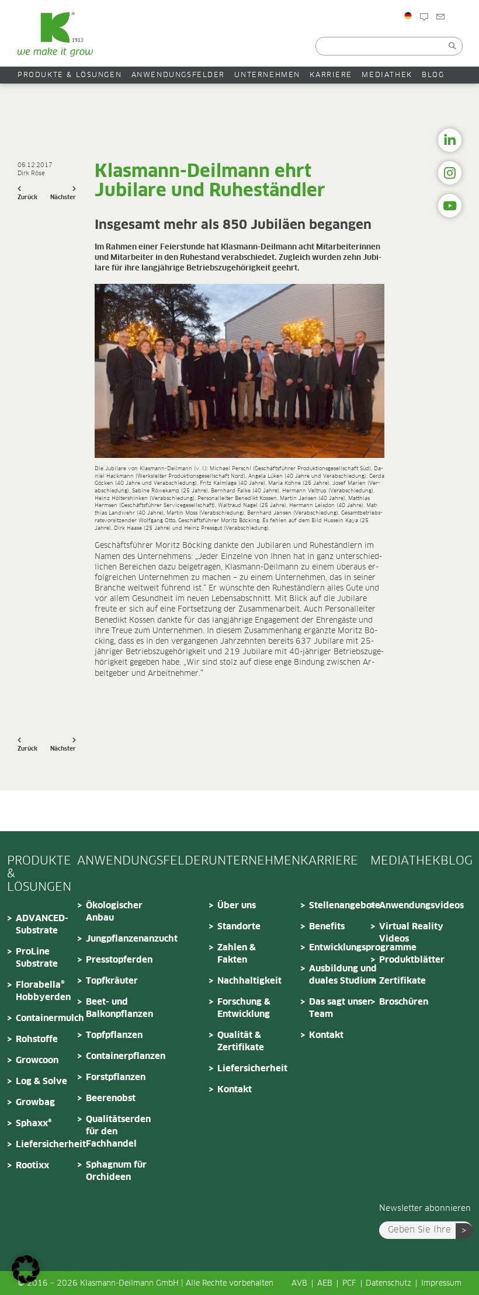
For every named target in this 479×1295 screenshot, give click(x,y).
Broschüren (403, 1002)
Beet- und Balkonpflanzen (119, 1008)
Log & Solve (41, 1081)
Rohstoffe (37, 1039)
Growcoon (37, 1060)
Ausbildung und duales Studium (343, 974)
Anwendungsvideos (414, 905)
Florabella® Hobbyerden (43, 991)
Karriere (331, 75)
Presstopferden (119, 960)
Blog (437, 36)
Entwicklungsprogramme (344, 947)
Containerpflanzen (121, 1056)
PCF (349, 1283)
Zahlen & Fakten (236, 953)
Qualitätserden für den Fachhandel (118, 1131)
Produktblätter (412, 960)
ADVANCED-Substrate (42, 924)
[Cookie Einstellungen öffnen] (26, 1281)
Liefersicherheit (51, 1144)
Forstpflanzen (115, 1077)
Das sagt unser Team (340, 1008)
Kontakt (459, 36)
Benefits (327, 926)
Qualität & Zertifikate (240, 1041)
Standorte (239, 926)
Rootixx (32, 1165)
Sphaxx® (34, 1123)
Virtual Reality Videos (411, 932)
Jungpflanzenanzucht (121, 939)
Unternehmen (267, 75)
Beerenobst (111, 1098)
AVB (299, 1283)
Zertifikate (402, 981)
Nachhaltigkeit (249, 981)
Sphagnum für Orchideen (116, 1171)
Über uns (236, 905)
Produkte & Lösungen (70, 75)
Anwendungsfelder (178, 75)
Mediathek (387, 75)
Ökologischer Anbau (114, 911)
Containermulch (50, 1018)
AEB (324, 1283)
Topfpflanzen (114, 1035)
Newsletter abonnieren (425, 1208)
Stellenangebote (344, 905)
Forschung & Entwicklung (243, 1008)
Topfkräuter (112, 981)
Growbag (35, 1102)
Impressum (441, 1283)
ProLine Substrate (37, 957)
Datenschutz (388, 1283)
